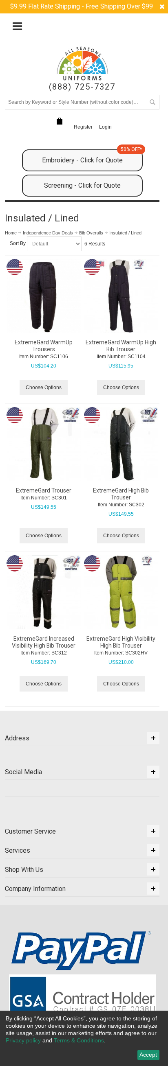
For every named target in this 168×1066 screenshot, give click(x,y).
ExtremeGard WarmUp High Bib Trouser (121, 345)
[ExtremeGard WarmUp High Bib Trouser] (121, 296)
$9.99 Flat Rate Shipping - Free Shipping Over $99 (81, 6)
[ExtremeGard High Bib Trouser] (121, 444)
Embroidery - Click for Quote (92, 156)
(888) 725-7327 (82, 87)
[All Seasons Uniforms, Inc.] (82, 63)
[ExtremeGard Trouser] (44, 444)
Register (83, 127)
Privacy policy (23, 1040)
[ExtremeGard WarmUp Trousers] (44, 296)
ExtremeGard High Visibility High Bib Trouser (120, 642)
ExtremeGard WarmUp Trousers (44, 345)
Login (105, 127)
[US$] (59, 121)
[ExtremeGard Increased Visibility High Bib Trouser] (44, 592)
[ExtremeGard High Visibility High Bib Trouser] (121, 592)
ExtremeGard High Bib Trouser (121, 494)
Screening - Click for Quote (82, 185)
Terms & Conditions (79, 1040)
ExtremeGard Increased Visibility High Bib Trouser (43, 642)
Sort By (18, 243)
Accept (148, 1054)
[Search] (152, 102)
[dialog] (84, 1038)
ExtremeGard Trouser (43, 490)
